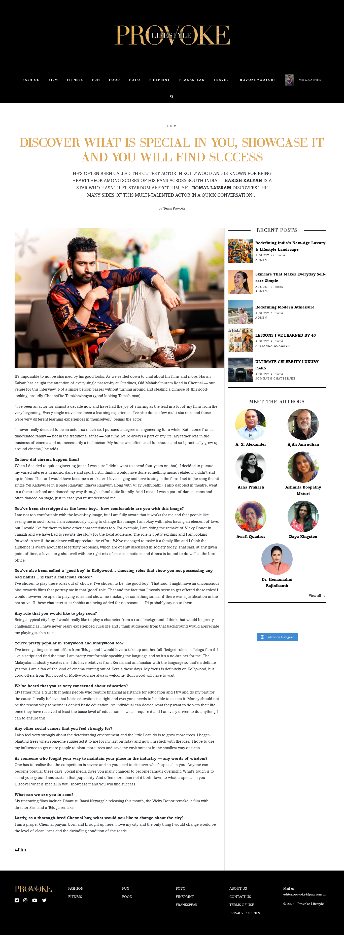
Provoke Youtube (256, 80)
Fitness (75, 80)
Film (53, 80)
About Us (238, 888)
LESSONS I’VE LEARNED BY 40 (285, 335)
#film (20, 850)
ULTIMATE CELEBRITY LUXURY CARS (287, 365)
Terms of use (241, 905)
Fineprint (185, 897)
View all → (317, 596)
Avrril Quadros (250, 536)
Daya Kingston (303, 536)
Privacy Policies (244, 913)
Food (114, 80)
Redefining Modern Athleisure (285, 307)
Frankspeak (191, 80)
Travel (221, 80)
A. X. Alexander (250, 444)
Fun (96, 80)
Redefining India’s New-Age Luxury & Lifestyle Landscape (290, 246)
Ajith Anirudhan (303, 444)
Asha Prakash (251, 487)
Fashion (31, 80)
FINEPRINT (159, 80)
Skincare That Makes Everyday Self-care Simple (290, 277)
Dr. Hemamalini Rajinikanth (277, 582)
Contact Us (240, 897)
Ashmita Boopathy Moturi (303, 490)
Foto (134, 80)
